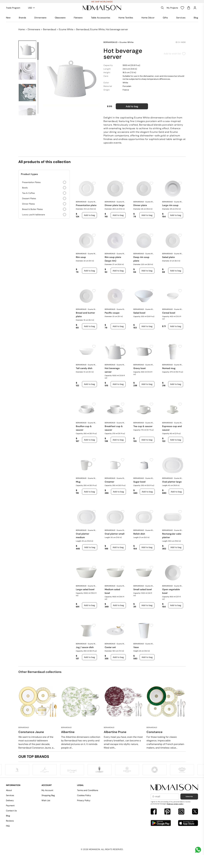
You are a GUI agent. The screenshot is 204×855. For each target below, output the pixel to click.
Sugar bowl (139, 481)
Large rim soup (170, 205)
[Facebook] (154, 811)
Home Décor (148, 17)
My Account (47, 790)
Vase (136, 647)
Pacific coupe (112, 312)
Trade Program (13, 7)
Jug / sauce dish (85, 647)
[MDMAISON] (102, 7)
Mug (78, 481)
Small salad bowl (142, 589)
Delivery (10, 800)
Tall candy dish (84, 368)
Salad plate (168, 257)
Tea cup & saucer (142, 426)
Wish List (46, 800)
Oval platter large (172, 481)
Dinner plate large (114, 205)
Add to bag (132, 106)
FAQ (8, 825)
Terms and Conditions (87, 790)
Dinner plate (140, 205)
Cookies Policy (84, 795)
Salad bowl (139, 312)
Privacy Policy (83, 800)
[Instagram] (181, 811)
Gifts (165, 17)
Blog (196, 17)
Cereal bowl (168, 312)
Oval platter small (114, 533)
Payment (10, 805)
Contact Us (11, 810)
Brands (22, 17)
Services (180, 17)
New (8, 17)
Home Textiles (125, 17)
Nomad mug (168, 368)
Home (21, 29)
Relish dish (139, 533)
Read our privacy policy (175, 804)
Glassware (60, 17)
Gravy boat (139, 368)
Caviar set (110, 647)
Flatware (78, 17)
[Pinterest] (167, 811)
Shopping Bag (48, 795)
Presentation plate (86, 205)
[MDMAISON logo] (174, 787)
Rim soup (81, 257)
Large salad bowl (85, 589)
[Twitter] (195, 811)
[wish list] (182, 8)
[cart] (188, 8)
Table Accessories (100, 17)
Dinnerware (40, 17)
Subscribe (189, 796)
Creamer (109, 481)
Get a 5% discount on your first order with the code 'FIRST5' (102, 1)
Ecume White (66, 29)
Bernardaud (49, 29)
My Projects (172, 7)
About (9, 790)
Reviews (10, 820)
